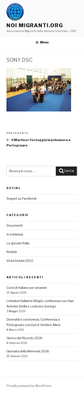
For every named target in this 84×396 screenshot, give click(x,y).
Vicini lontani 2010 (19, 261)
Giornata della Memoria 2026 (27, 351)
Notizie (11, 252)
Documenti (14, 225)
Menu (44, 42)
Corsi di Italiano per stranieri (26, 288)
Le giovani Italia (17, 243)
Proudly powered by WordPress (28, 386)
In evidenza (14, 234)
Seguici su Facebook (21, 198)
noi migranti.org (34, 25)
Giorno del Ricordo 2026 (24, 338)
